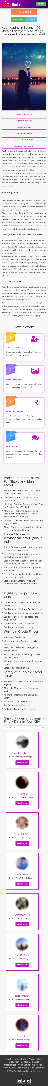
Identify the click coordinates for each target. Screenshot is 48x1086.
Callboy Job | (23, 1067)
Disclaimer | (14, 1061)
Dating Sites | (11, 1064)
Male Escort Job (37, 1067)
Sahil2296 (22, 955)
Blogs (36, 1061)
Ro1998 (22, 793)
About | (9, 1059)
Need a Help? (24, 12)
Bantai (22, 1036)
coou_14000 (22, 834)
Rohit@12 (22, 995)
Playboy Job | (9, 1067)
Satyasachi (22, 915)
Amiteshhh (22, 753)
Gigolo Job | (38, 1064)
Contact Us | (27, 1061)
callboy (31, 170)
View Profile (22, 763)
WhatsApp (18, 19)
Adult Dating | (25, 1064)
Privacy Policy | (35, 1059)
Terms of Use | (20, 1059)
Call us (32, 19)
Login (42, 4)
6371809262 (22, 874)
